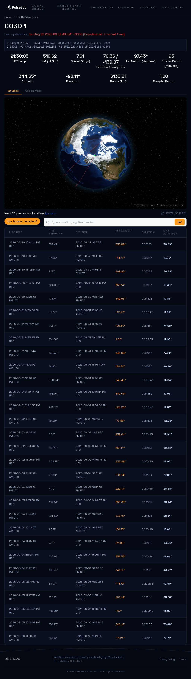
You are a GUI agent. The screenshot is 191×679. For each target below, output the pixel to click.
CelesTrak (76, 661)
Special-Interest (38, 7)
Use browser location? (22, 221)
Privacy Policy (167, 659)
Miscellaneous (172, 7)
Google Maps (33, 90)
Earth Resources (27, 17)
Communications (101, 7)
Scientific (148, 7)
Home (8, 17)
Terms (183, 659)
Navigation (126, 7)
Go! (180, 222)
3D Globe (13, 90)
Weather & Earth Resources (69, 7)
